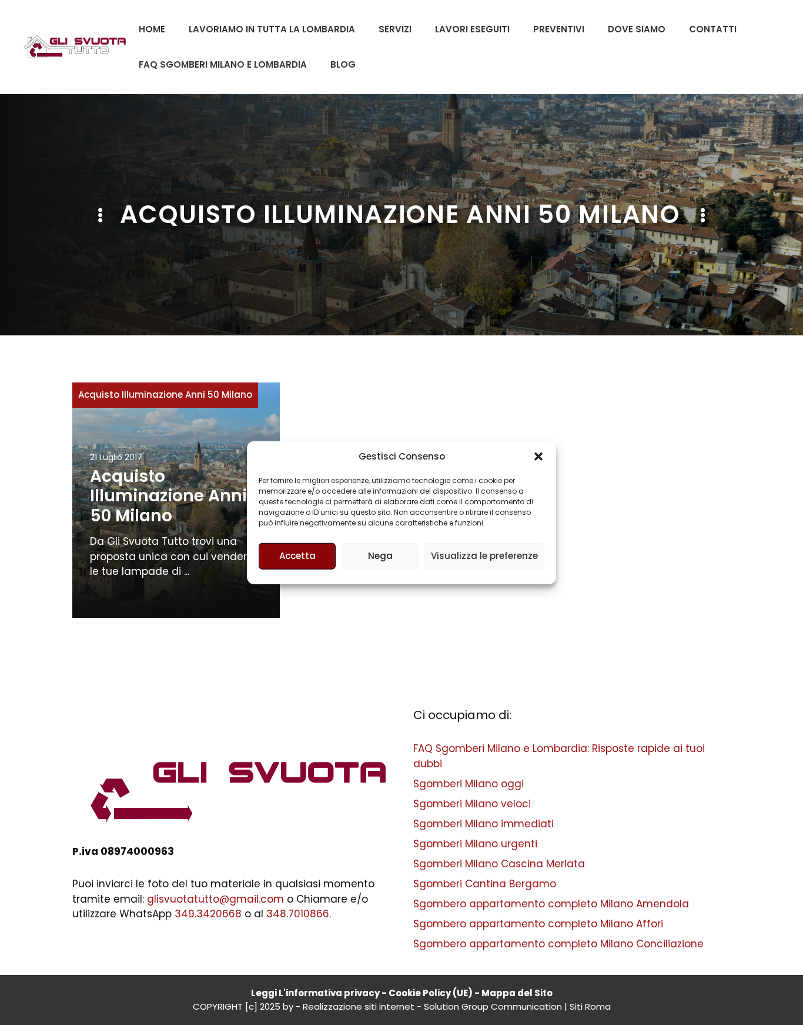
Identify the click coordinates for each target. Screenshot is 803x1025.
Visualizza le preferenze (484, 556)
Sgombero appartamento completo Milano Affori (538, 924)
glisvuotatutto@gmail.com (215, 899)
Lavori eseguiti (472, 29)
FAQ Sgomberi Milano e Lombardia (223, 64)
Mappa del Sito (517, 993)
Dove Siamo (636, 29)
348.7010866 (297, 914)
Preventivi (558, 29)
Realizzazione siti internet (358, 1006)
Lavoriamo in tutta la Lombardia (272, 29)
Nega (380, 556)
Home (152, 29)
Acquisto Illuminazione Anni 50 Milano (165, 394)
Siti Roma (590, 1006)
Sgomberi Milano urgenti (475, 844)
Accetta (297, 556)
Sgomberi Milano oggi (468, 784)
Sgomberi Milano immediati (483, 824)
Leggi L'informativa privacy (315, 993)
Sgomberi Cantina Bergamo (484, 884)
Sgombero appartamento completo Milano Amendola (551, 904)
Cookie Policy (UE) (431, 993)
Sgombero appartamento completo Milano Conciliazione (558, 944)
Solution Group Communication (493, 1006)
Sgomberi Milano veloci (472, 804)
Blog (343, 64)
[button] (538, 456)
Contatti (713, 29)
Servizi (395, 29)
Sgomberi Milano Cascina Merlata (499, 864)
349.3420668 (208, 914)
